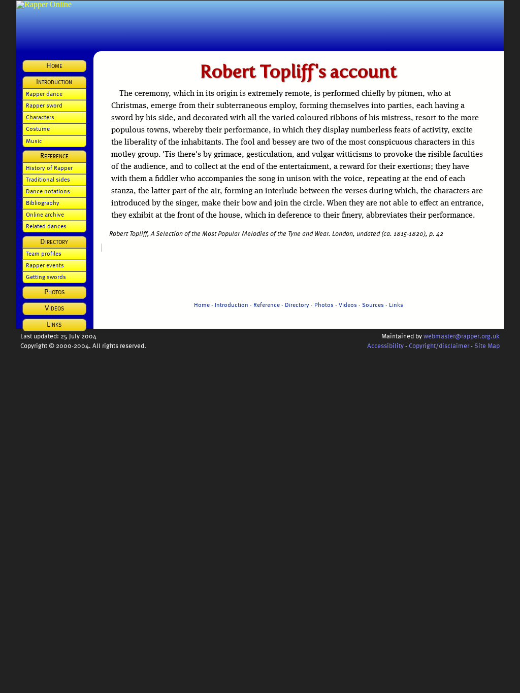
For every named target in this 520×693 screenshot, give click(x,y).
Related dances (46, 225)
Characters (40, 116)
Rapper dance (44, 93)
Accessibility (385, 345)
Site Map (487, 345)
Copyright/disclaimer (439, 345)
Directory (297, 304)
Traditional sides (48, 179)
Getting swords (46, 276)
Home (202, 304)
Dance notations (48, 190)
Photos (324, 304)
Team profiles (43, 253)
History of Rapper (49, 167)
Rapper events (45, 264)
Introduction (231, 304)
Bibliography (42, 202)
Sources (373, 304)
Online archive (45, 214)
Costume (38, 128)
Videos (348, 304)
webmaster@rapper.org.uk (462, 335)
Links (396, 304)
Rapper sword (44, 105)
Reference (266, 304)
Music (34, 140)
